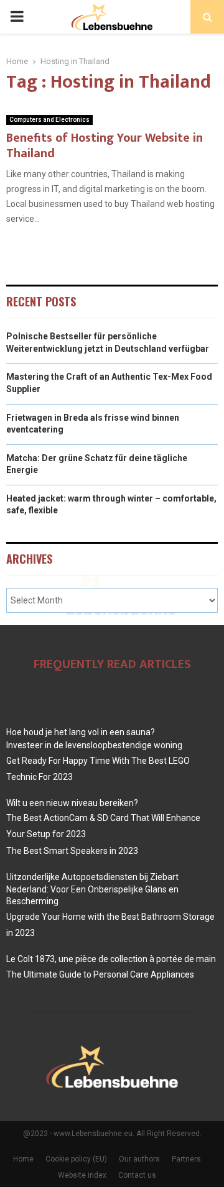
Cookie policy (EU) (76, 1159)
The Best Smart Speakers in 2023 (72, 851)
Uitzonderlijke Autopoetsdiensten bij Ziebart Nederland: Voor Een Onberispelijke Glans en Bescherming (92, 889)
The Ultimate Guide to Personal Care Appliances (100, 974)
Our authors (139, 1159)
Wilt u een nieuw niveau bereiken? (72, 803)
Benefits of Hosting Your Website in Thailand (104, 145)
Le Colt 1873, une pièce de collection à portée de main (111, 959)
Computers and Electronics (49, 119)
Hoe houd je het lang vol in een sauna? (80, 732)
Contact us (137, 1175)
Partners (186, 1159)
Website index (82, 1175)
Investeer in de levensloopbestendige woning (94, 745)
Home (23, 1159)
